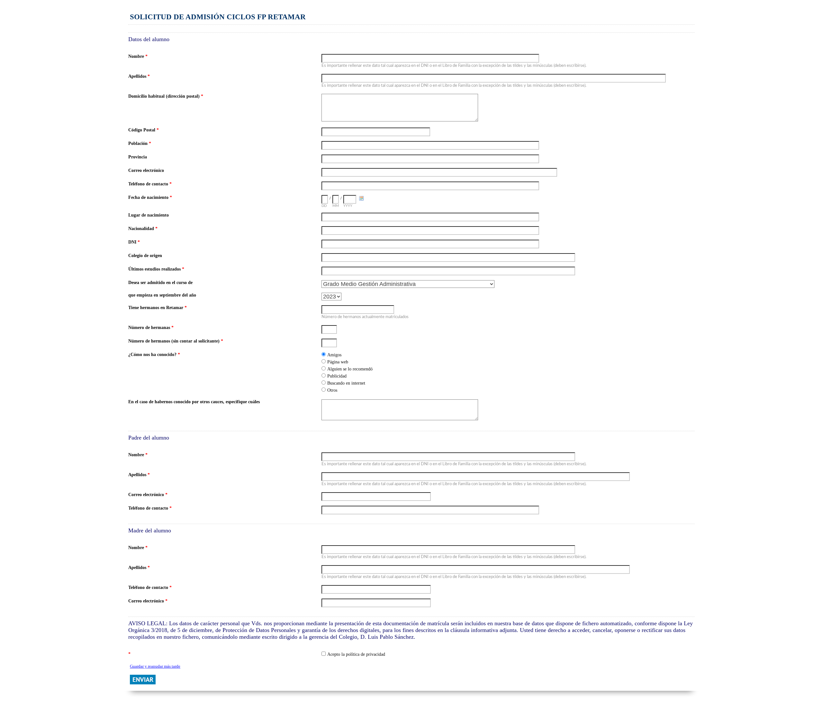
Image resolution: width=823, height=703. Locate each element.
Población (139, 143)
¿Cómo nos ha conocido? (154, 354)
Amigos (334, 354)
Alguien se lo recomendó (350, 369)
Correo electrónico (146, 170)
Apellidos (139, 76)
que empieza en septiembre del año (162, 295)
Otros (332, 390)
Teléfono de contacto (150, 184)
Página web (337, 362)
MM (335, 206)
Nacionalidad (143, 228)
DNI (134, 242)
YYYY (347, 206)
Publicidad (337, 376)
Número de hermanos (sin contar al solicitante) (175, 341)
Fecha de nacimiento (150, 197)
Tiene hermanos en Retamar (157, 307)
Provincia (137, 157)
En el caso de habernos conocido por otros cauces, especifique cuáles (194, 401)
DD (324, 206)
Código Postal (143, 130)
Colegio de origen (145, 255)
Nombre (138, 56)
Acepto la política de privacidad (356, 654)
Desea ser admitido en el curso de (160, 282)
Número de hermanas (151, 327)
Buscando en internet (346, 383)
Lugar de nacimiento (148, 215)
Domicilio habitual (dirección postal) (165, 96)
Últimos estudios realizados (156, 269)
